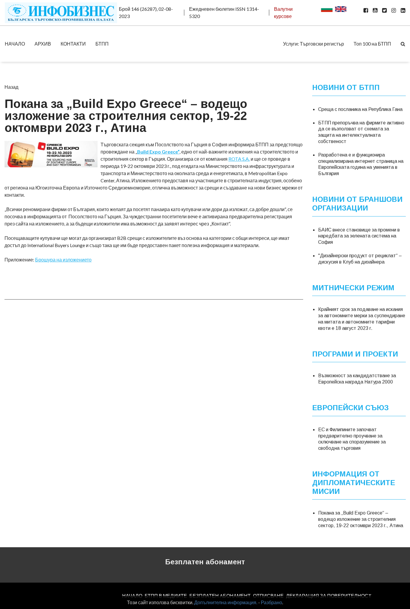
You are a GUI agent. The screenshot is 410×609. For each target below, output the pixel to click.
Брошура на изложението (63, 259)
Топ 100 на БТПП (372, 43)
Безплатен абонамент (205, 562)
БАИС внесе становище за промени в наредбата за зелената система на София (359, 236)
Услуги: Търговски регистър (313, 43)
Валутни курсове (283, 12)
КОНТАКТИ (73, 43)
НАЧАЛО (15, 43)
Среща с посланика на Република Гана (360, 109)
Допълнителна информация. (225, 602)
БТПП (102, 43)
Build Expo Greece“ (158, 151)
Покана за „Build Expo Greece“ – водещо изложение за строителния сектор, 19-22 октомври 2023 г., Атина (360, 519)
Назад (11, 87)
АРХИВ (43, 43)
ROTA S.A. (239, 159)
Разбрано (271, 602)
